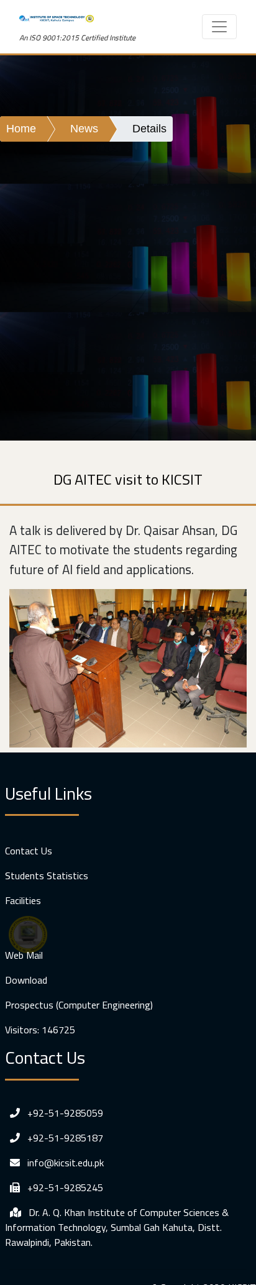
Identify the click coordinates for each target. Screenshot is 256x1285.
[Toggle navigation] (219, 26)
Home (21, 128)
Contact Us (28, 850)
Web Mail (24, 955)
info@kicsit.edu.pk (64, 1162)
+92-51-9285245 (64, 1187)
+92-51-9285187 (64, 1137)
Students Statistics (46, 875)
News (84, 128)
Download (26, 979)
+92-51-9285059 (64, 1112)
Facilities (23, 900)
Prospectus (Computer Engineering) (79, 1004)
